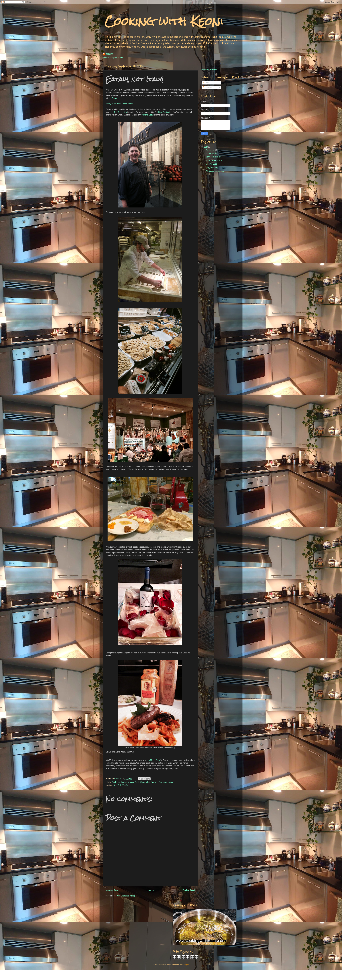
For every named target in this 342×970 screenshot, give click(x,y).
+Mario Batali (147, 115)
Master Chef (145, 782)
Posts (206, 83)
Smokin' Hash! (211, 153)
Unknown (109, 54)
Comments (208, 87)
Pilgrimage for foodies (215, 171)
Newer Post (112, 890)
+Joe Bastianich (120, 112)
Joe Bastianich (123, 782)
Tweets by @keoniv (209, 69)
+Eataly (113, 98)
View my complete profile (113, 57)
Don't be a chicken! (213, 157)
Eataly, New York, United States (119, 104)
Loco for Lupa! (211, 164)
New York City (156, 782)
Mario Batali (134, 782)
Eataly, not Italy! (212, 167)
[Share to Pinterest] (149, 778)
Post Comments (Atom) (125, 896)
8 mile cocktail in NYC (214, 160)
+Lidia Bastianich (164, 112)
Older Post (189, 890)
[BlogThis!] (141, 778)
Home (150, 890)
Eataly (114, 782)
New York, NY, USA (121, 785)
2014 (206, 147)
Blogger (185, 965)
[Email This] (139, 778)
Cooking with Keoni (164, 21)
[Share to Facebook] (146, 778)
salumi (170, 782)
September (210, 150)
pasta (165, 782)
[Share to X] (144, 778)
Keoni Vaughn (224, 64)
